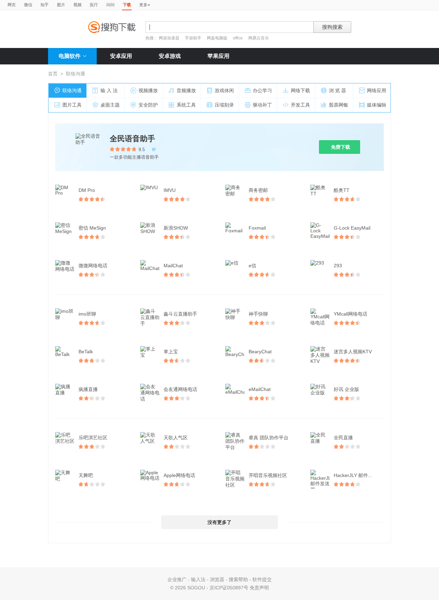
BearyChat (260, 351)
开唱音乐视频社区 (268, 475)
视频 (77, 4)
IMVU (170, 190)
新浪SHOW (176, 228)
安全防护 (148, 105)
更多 (144, 4)
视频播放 (148, 90)
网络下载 (300, 90)
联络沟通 (72, 90)
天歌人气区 (176, 437)
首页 (53, 73)
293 (338, 265)
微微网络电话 (93, 265)
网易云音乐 (258, 38)
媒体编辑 (376, 105)
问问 (110, 4)
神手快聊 (258, 314)
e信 (252, 265)
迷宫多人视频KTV (353, 351)
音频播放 (186, 90)
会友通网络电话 (180, 389)
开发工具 (300, 105)
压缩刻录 (224, 105)
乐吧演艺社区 (93, 437)
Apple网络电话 (179, 475)
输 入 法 (109, 90)
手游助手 (193, 38)
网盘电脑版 (217, 38)
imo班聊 (87, 314)
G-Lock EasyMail (352, 228)
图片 (61, 4)
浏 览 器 (337, 90)
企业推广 (177, 579)
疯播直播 (88, 389)
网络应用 (376, 90)
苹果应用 (218, 56)
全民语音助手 (132, 138)
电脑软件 (70, 56)
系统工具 (186, 105)
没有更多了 (219, 522)
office (238, 38)
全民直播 (343, 437)
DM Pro (87, 190)
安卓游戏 (170, 56)
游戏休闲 (224, 90)
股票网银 (338, 105)
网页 (12, 4)
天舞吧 (86, 475)
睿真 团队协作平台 (268, 437)
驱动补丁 (262, 105)
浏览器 (217, 579)
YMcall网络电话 (350, 314)
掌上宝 (171, 351)
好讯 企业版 (346, 389)
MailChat (173, 265)
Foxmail (257, 228)
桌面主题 (110, 105)
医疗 (94, 4)
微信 (28, 4)
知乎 (44, 4)
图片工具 (72, 105)
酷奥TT (341, 190)
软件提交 (262, 579)
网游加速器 (169, 38)
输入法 (198, 579)
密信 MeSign (92, 228)
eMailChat (260, 389)
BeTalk (86, 351)
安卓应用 (121, 56)
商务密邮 (258, 190)
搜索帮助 (238, 579)
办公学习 (262, 90)
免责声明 (259, 587)
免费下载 (340, 147)
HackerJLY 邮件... (353, 475)
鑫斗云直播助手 (180, 314)
